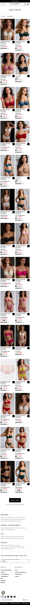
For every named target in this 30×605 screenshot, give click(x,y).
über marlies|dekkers (6, 570)
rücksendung (18, 574)
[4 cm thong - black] (1, 456)
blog (2, 578)
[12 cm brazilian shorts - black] (1, 184)
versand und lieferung (20, 572)
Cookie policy (25, 603)
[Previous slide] (1, 30)
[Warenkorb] (28, 4)
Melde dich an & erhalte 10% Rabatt (10, 559)
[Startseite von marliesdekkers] (15, 4)
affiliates (3, 582)
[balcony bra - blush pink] (17, 48)
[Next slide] (14, 30)
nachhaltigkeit (4, 576)
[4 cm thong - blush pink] (2, 456)
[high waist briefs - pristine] (1, 320)
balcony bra (2, 45)
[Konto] (25, 4)
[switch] (3, 596)
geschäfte (3, 580)
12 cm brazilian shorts (5, 147)
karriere (3, 572)
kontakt (17, 576)
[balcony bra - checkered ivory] (19, 48)
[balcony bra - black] (16, 48)
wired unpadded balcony (5, 283)
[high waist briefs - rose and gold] (2, 320)
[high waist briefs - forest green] (4, 320)
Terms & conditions (15, 603)
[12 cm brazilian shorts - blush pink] (2, 184)
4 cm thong (17, 351)
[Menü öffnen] (1, 4)
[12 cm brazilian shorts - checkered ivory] (4, 184)
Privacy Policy (4, 603)
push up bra (17, 419)
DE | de (26, 599)
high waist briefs (3, 215)
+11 (21, 48)
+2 (6, 320)
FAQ (16, 570)
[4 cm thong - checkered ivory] (4, 456)
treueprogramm (5, 574)
